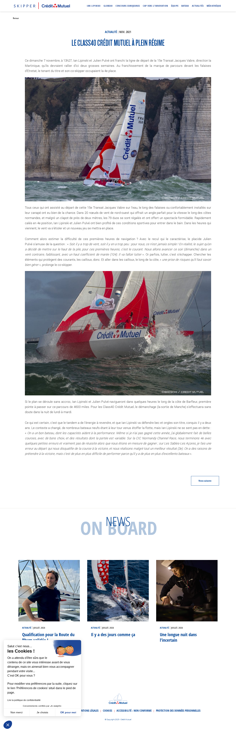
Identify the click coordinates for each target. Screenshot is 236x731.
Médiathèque (214, 5)
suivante (205, 480)
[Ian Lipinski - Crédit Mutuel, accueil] (42, 5)
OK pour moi (68, 712)
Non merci (16, 712)
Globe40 (108, 5)
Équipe (174, 5)
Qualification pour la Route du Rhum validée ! (48, 637)
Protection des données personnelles (178, 710)
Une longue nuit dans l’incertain (178, 637)
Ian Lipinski (94, 5)
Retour (16, 18)
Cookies (107, 710)
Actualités (198, 5)
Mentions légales (88, 710)
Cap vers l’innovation (155, 5)
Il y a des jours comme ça (113, 634)
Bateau (185, 5)
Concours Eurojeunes (128, 5)
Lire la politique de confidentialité (24, 700)
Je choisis (42, 712)
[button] (7, 724)
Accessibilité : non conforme (134, 710)
